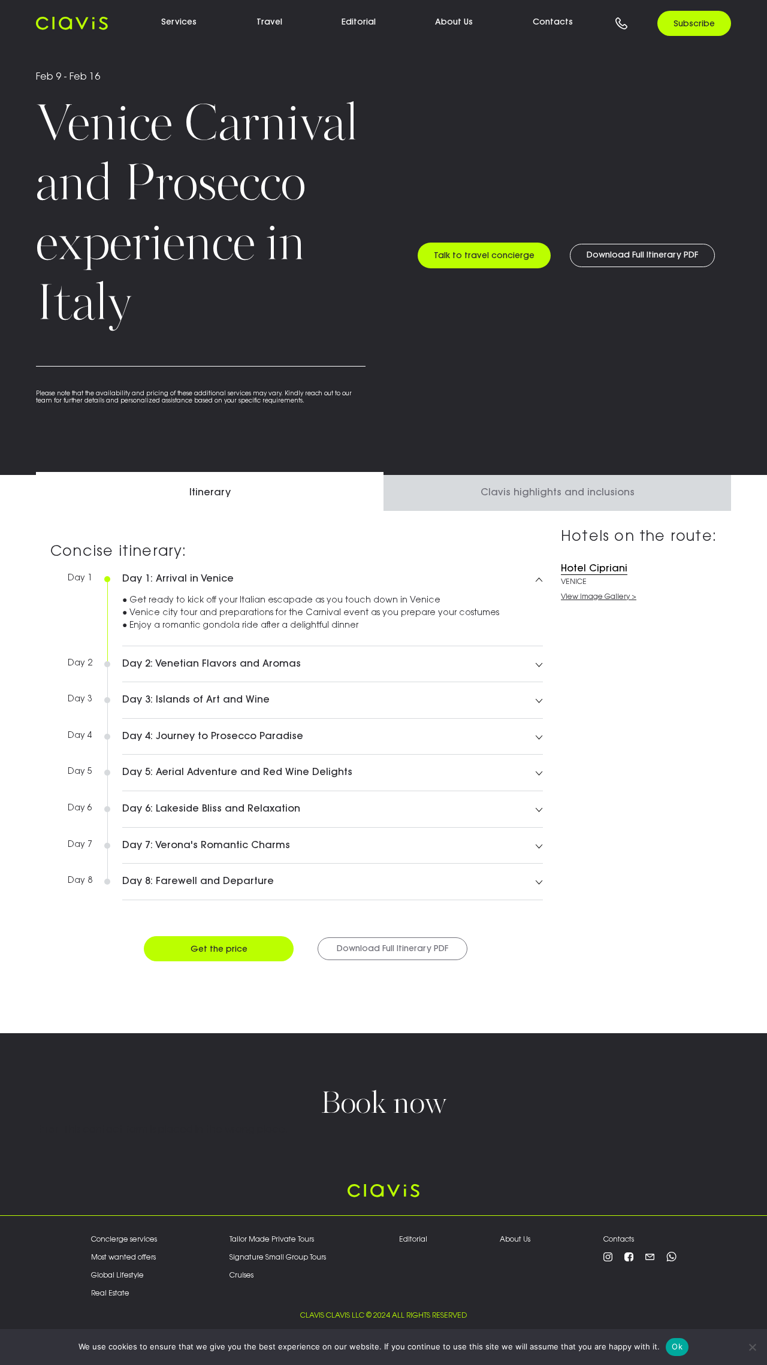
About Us (515, 1239)
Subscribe (694, 24)
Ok (677, 1346)
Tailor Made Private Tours (272, 1239)
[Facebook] (628, 1259)
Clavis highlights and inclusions (558, 493)
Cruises (241, 1275)
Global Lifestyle (117, 1275)
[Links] (621, 23)
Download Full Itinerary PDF (642, 256)
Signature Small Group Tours (278, 1257)
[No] (752, 1347)
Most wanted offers (123, 1257)
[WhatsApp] (671, 1259)
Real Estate (110, 1293)
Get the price (219, 950)
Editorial (413, 1239)
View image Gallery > (598, 597)
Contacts (553, 23)
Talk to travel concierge (484, 256)
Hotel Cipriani (594, 569)
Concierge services (124, 1239)
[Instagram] (607, 1259)
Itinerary (210, 493)
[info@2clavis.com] (649, 1259)
